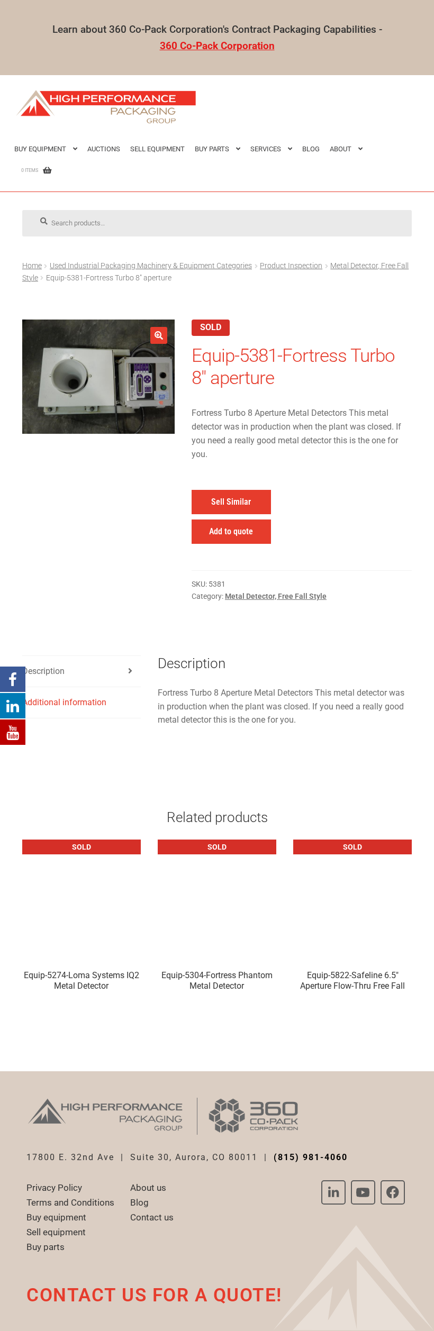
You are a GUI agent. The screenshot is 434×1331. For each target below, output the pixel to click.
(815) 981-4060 (311, 1157)
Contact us (152, 1217)
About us (148, 1187)
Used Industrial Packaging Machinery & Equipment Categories (151, 265)
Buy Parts (212, 149)
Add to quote (231, 531)
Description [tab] (43, 671)
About (340, 149)
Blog (311, 149)
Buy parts (45, 1247)
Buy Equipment (40, 149)
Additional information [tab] (64, 702)
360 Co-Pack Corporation (217, 46)
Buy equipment (56, 1217)
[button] (158, 335)
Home (32, 265)
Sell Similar (231, 502)
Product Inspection (291, 265)
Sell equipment (157, 149)
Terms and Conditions (70, 1202)
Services (265, 149)
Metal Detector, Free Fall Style (276, 596)
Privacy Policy (54, 1187)
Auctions (103, 149)
